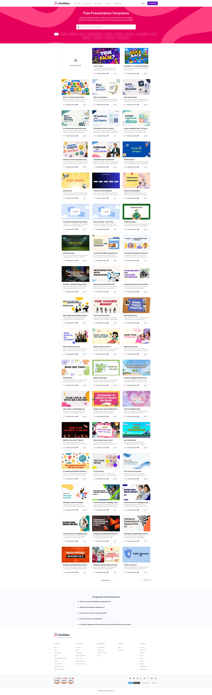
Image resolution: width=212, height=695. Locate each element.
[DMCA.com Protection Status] (134, 683)
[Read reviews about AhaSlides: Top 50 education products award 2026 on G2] (64, 681)
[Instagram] (152, 678)
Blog (77, 650)
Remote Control (58, 666)
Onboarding (108, 34)
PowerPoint (100, 650)
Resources (98, 3)
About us (142, 647)
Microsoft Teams (101, 653)
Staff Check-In (130, 34)
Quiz (55, 647)
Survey (56, 661)
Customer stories (80, 663)
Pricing (108, 3)
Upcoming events (80, 655)
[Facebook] (148, 678)
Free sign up (152, 3)
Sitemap (154, 683)
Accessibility (143, 666)
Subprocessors (144, 669)
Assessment (86, 37)
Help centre (79, 658)
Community (64, 34)
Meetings (73, 34)
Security (142, 663)
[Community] (137, 678)
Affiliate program (80, 661)
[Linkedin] (141, 678)
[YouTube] (144, 678)
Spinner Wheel (58, 663)
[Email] (130, 678)
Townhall (153, 34)
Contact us (143, 650)
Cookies (142, 661)
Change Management (123, 37)
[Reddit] (155, 678)
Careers (142, 653)
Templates (78, 653)
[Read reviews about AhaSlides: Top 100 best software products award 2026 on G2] (57, 681)
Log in (143, 3)
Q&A (55, 655)
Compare (78, 647)
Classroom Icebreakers (95, 34)
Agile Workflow (98, 37)
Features (77, 3)
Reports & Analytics (59, 669)
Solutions (87, 3)
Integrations (101, 643)
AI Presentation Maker (60, 658)
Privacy (142, 658)
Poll (55, 650)
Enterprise (117, 3)
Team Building (110, 37)
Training (81, 34)
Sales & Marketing (142, 34)
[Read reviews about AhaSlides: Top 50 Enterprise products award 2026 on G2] (71, 681)
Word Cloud (57, 653)
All (56, 34)
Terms (141, 655)
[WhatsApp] (133, 678)
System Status (146, 683)
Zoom (98, 655)
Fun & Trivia (119, 34)
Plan (119, 647)
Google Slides (101, 647)
